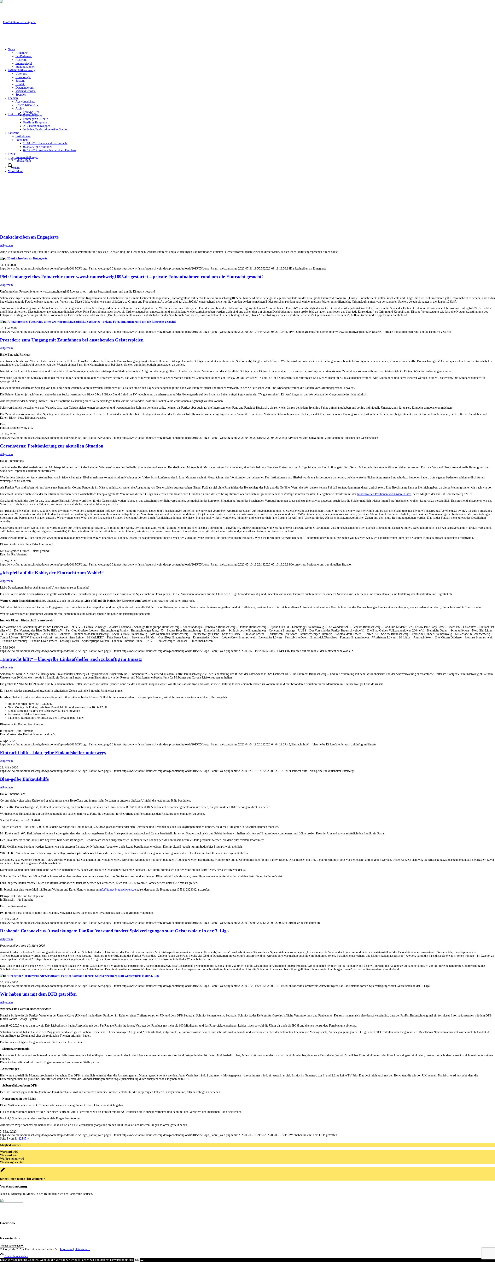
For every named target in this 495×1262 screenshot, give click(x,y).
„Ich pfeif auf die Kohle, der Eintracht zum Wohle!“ (52, 572)
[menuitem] (251, 58)
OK (137, 1260)
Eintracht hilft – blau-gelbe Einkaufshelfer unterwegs (53, 752)
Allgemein (6, 245)
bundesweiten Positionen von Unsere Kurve (384, 494)
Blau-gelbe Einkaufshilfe (24, 779)
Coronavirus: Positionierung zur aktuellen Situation (51, 445)
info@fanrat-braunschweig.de (117, 889)
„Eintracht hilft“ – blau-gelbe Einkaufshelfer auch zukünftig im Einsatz (71, 659)
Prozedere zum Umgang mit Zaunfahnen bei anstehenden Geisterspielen (71, 339)
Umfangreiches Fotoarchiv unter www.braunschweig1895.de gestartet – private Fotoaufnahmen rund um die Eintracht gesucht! (92, 321)
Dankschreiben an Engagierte (29, 237)
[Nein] (141, 1260)
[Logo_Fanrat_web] (18, 22)
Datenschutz (82, 1249)
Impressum (66, 1249)
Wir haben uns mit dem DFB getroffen (38, 994)
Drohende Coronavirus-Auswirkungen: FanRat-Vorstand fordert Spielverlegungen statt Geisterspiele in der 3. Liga (114, 930)
